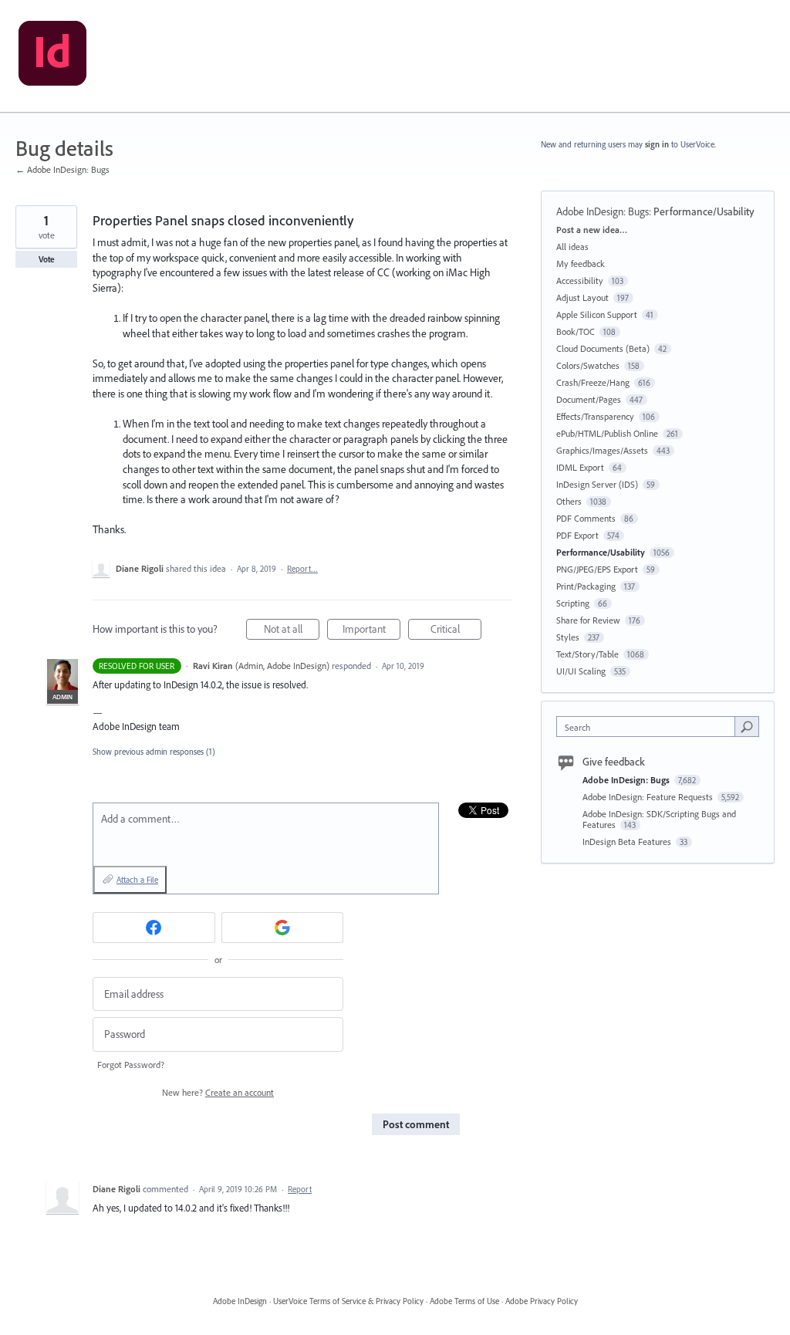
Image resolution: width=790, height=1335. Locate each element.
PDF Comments (586, 518)
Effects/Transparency (595, 416)
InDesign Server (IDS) (597, 484)
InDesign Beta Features (628, 841)
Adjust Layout (582, 297)
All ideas (572, 246)
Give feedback (613, 762)
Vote (47, 259)
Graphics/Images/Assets (602, 450)
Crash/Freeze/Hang (593, 382)
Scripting (572, 603)
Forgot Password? (130, 1064)
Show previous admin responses (154, 751)
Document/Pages (588, 399)
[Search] (746, 726)
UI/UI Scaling (581, 671)
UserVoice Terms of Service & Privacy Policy (348, 1301)
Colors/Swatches (588, 365)
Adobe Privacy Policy (541, 1301)
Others (569, 501)
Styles (567, 637)
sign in (657, 144)
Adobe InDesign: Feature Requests (648, 797)
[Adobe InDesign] (52, 56)
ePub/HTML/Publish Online (607, 433)
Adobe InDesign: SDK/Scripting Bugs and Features (659, 819)
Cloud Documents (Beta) (603, 348)
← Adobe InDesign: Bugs (62, 169)
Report (300, 1189)
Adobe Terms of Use (464, 1301)
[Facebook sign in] (154, 927)
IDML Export (580, 467)
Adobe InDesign (240, 1301)
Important (371, 631)
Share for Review (588, 620)
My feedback (580, 263)
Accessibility (579, 280)
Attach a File (137, 879)
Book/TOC (575, 331)
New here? (218, 1092)
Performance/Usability (704, 211)
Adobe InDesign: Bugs (602, 211)
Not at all (291, 631)
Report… (302, 568)
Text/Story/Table (587, 654)
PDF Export (577, 535)
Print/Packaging (586, 586)
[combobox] (649, 726)
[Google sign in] (282, 927)
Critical (455, 631)
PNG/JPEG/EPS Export (597, 569)
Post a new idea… (591, 229)
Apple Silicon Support (596, 314)
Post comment (416, 1124)
